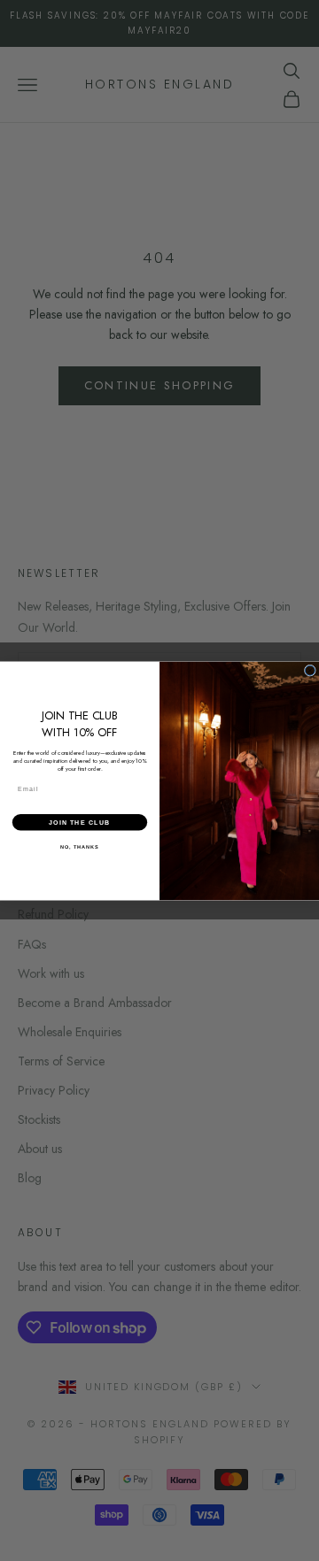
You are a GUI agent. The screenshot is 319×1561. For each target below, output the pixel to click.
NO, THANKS (79, 846)
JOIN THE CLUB (79, 822)
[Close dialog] (310, 670)
